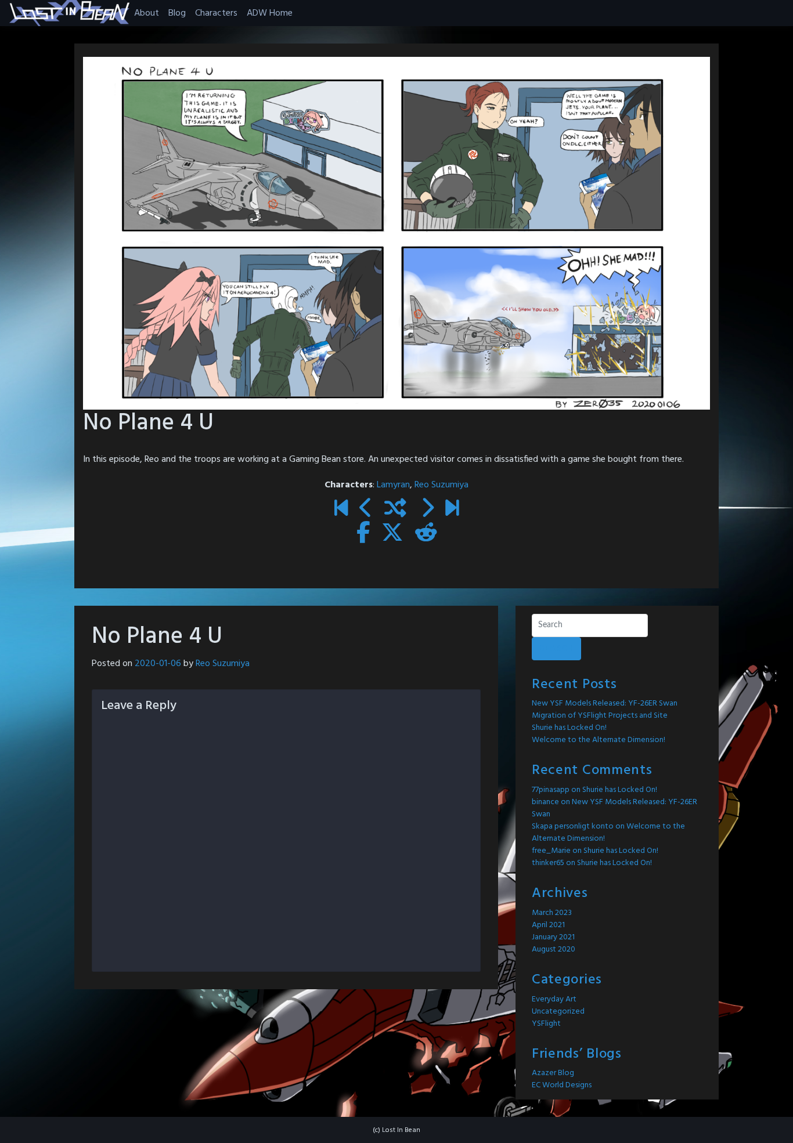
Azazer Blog (553, 1073)
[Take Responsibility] (341, 510)
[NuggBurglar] (427, 510)
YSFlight (546, 1023)
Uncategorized (558, 1011)
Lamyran (393, 485)
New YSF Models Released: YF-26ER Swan (604, 703)
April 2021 (548, 925)
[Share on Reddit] (426, 534)
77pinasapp (550, 790)
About (146, 13)
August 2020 (553, 949)
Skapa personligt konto (573, 826)
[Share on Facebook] (363, 534)
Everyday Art (554, 999)
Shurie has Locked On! (569, 728)
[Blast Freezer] (366, 510)
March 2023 (552, 913)
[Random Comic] (395, 510)
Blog (177, 13)
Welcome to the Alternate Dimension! (598, 740)
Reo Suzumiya (441, 485)
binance (545, 802)
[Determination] (452, 510)
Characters (216, 13)
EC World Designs (562, 1085)
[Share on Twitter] (392, 534)
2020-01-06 (158, 663)
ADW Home (270, 13)
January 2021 (553, 937)
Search (556, 648)
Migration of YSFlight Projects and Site (600, 715)
